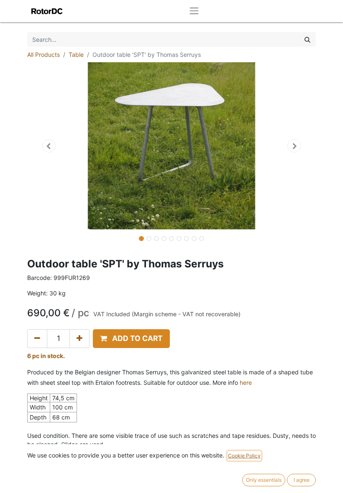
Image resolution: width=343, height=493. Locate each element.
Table (76, 54)
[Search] (307, 39)
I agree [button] (302, 480)
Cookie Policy (244, 455)
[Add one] (79, 338)
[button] (49, 145)
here (246, 382)
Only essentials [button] (264, 480)
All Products (43, 54)
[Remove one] (37, 338)
